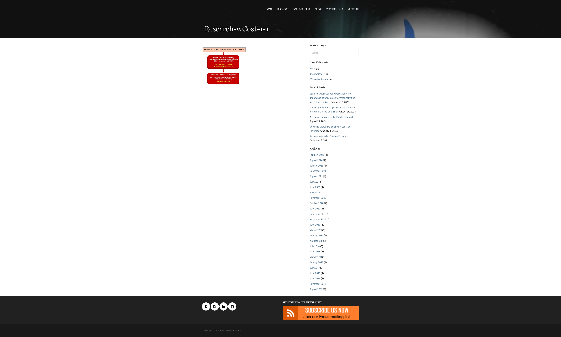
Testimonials (334, 9)
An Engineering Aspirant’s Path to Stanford (331, 117)
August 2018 (316, 241)
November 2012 (318, 284)
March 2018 (316, 257)
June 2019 (315, 224)
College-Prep (301, 9)
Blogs (318, 9)
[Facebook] (206, 306)
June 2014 (315, 278)
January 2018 (316, 262)
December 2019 (318, 214)
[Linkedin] (224, 306)
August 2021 (316, 176)
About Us (353, 9)
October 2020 (317, 203)
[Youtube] (233, 306)
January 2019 (316, 235)
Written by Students (320, 79)
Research (283, 9)
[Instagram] (215, 306)
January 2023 (316, 165)
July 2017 (315, 267)
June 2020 (315, 208)
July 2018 (315, 246)
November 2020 (318, 197)
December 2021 (318, 171)
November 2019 (318, 219)
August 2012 (316, 289)
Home (268, 9)
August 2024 (316, 160)
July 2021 (315, 181)
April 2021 (315, 192)
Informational (316, 74)
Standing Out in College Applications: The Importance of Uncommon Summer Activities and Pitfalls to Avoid (332, 98)
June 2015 (315, 273)
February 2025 (317, 155)
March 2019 (316, 230)
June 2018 (315, 251)
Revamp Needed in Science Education (329, 136)
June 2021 (315, 187)
